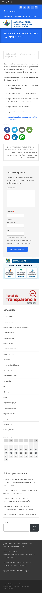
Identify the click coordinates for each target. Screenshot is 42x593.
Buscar (5, 522)
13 (21, 450)
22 (31, 453)
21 (26, 453)
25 (11, 456)
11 (11, 450)
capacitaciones (8, 316)
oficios (5, 397)
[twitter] (24, 8)
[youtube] (28, 8)
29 (31, 456)
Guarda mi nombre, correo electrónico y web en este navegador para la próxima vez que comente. (20, 240)
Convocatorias (8, 354)
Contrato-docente (9, 349)
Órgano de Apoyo (9, 403)
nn (4, 387)
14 (26, 450)
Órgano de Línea (9, 413)
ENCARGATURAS (9, 370)
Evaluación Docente (10, 376)
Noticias (6, 392)
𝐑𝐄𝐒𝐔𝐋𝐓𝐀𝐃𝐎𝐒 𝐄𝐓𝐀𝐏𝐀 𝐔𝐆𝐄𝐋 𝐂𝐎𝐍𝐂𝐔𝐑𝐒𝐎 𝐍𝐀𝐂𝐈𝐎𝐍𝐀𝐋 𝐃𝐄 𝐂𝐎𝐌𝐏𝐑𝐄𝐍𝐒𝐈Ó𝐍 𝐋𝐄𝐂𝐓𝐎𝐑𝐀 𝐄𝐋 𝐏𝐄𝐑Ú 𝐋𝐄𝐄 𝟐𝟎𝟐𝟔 (19, 482)
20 (21, 453)
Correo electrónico (11, 221)
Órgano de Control (9, 408)
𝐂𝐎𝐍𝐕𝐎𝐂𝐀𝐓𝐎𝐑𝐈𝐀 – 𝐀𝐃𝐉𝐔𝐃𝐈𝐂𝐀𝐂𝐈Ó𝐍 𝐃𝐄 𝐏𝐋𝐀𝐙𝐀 (20, 515)
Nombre (10, 212)
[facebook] (20, 8)
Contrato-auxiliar (9, 338)
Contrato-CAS (8, 343)
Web (8, 230)
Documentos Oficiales (11, 365)
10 (6, 450)
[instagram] (36, 8)
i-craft (25, 586)
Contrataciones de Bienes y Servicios (16, 327)
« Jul (21, 464)
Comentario (11, 188)
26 (16, 456)
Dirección (6, 360)
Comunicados (26, 54)
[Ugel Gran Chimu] (17, 23)
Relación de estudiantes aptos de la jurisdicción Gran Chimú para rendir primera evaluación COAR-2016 (22, 155)
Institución (7, 381)
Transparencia (8, 424)
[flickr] (32, 8)
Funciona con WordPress (11, 586)
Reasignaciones (8, 419)
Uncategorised (8, 430)
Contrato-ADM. (8, 333)
